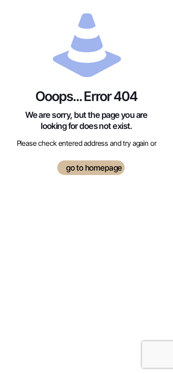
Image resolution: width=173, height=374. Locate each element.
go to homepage (94, 167)
